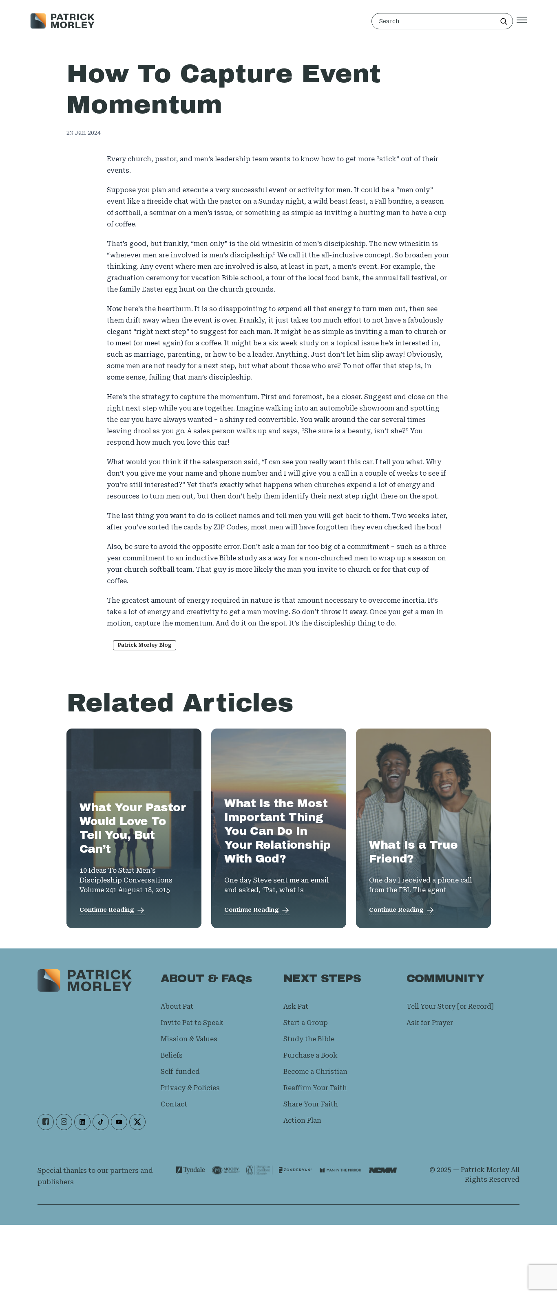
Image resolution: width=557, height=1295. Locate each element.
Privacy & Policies (190, 1088)
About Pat (177, 1006)
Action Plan (302, 1120)
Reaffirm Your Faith (315, 1088)
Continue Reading (107, 909)
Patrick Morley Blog (144, 645)
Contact (174, 1104)
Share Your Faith (310, 1104)
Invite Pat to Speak (192, 1023)
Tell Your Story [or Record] (450, 1006)
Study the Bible (308, 1039)
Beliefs (172, 1055)
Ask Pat (295, 1006)
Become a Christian (315, 1072)
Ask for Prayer (430, 1023)
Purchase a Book (310, 1055)
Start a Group (305, 1023)
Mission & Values (189, 1039)
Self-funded (180, 1072)
